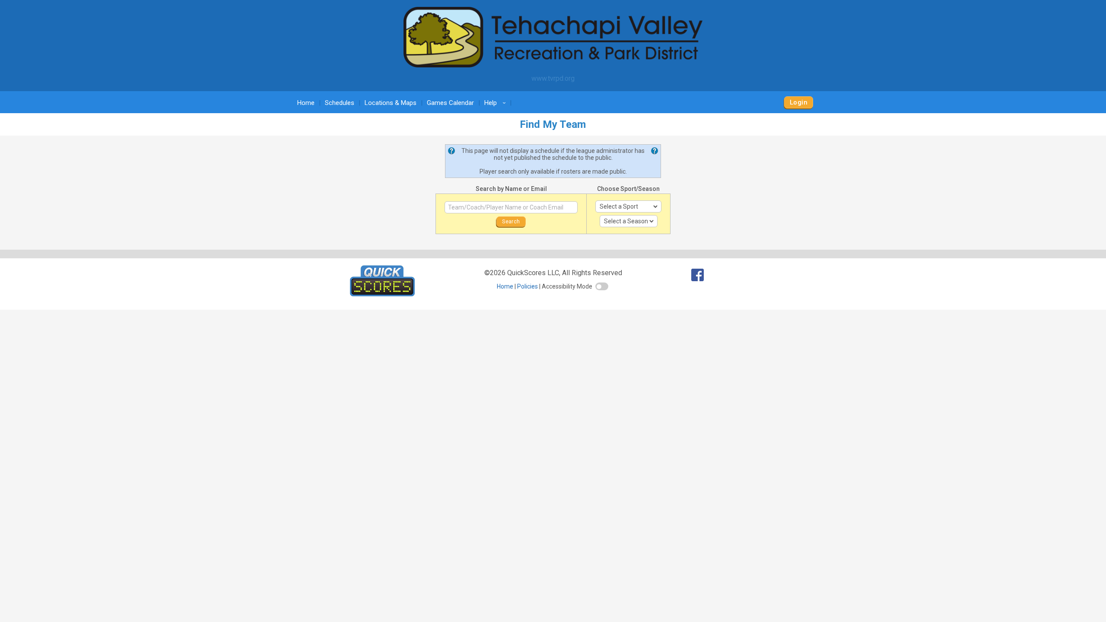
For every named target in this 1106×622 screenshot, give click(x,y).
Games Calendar (450, 103)
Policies (527, 286)
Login (798, 102)
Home (306, 103)
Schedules (339, 103)
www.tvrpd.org (553, 78)
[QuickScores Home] (382, 294)
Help (496, 103)
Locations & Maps (390, 103)
